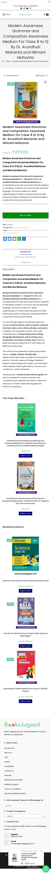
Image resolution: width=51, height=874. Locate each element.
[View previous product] (4, 75)
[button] (49, 2)
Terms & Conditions (12, 789)
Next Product (40, 76)
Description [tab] (25, 252)
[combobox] (25, 816)
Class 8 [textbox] (24, 816)
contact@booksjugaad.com (22, 843)
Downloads (8, 766)
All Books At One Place (13, 780)
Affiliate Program (11, 784)
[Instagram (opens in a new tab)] (24, 8)
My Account (9, 748)
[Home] (3, 61)
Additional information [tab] (25, 257)
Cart (6, 757)
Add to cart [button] (25, 456)
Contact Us (9, 771)
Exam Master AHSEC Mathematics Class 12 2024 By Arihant (25, 689)
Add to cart (25, 215)
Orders (7, 762)
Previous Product (12, 76)
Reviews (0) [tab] (25, 262)
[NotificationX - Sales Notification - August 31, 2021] (26, 857)
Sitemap (7, 775)
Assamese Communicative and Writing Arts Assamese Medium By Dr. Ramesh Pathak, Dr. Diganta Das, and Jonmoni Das (25, 501)
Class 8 (15, 227)
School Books (24, 227)
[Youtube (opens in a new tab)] (27, 8)
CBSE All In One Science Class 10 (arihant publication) (25, 581)
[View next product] (47, 75)
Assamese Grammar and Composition (23, 230)
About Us (8, 752)
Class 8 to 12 (14, 233)
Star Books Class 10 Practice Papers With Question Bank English (26, 634)
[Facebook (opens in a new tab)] (21, 8)
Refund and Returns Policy (15, 793)
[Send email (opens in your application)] (30, 8)
